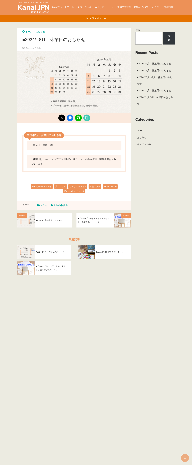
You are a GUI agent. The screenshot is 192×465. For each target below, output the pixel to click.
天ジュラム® (84, 7)
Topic (140, 130)
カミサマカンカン (104, 7)
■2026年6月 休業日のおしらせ (154, 90)
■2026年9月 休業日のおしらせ (154, 63)
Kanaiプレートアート (62, 7)
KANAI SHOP (141, 7)
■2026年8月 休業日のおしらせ (154, 70)
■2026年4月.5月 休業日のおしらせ (155, 100)
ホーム (28, 31)
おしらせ (40, 31)
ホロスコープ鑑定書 (162, 7)
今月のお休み (61, 205)
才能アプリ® (124, 7)
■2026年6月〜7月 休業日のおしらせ (154, 80)
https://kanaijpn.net (96, 18)
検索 (137, 29)
